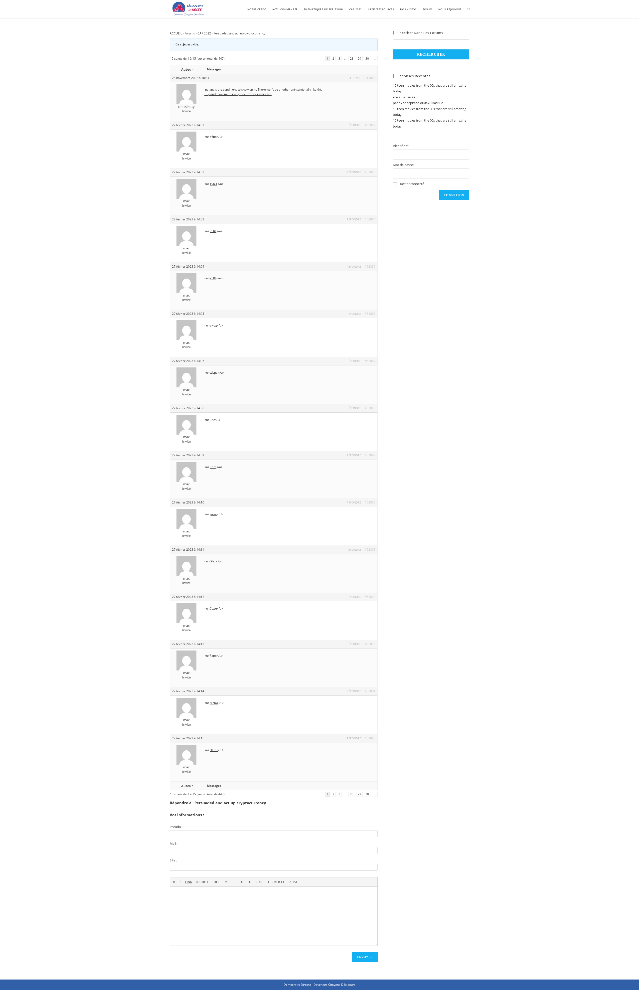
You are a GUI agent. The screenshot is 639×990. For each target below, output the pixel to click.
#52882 (370, 125)
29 (359, 58)
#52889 (370, 455)
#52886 (370, 314)
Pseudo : (176, 827)
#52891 (370, 549)
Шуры (214, 372)
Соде (213, 608)
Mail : (173, 843)
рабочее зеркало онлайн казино (418, 103)
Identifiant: (401, 146)
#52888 (370, 408)
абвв (213, 137)
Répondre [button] (355, 78)
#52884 (370, 219)
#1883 (370, 78)
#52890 (370, 502)
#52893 (370, 644)
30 (367, 58)
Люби (214, 703)
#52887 (370, 361)
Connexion (454, 195)
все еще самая (404, 97)
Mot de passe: (403, 165)
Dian (213, 561)
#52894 (370, 691)
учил (213, 514)
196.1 (213, 184)
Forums (189, 33)
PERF (213, 231)
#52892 (370, 597)
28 (351, 58)
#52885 (370, 266)
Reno (213, 656)
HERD (214, 750)
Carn (213, 467)
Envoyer (365, 957)
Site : (173, 860)
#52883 (370, 172)
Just (212, 420)
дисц (213, 325)
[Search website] (469, 9)
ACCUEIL (176, 33)
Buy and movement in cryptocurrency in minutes (238, 94)
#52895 (370, 738)
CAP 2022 (204, 33)
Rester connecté (412, 183)
